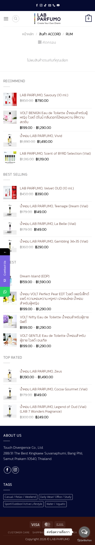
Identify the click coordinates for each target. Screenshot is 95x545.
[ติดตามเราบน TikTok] (45, 5)
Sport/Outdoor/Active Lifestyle (23, 504)
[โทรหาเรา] (54, 5)
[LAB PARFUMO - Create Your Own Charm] (47, 18)
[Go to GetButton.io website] (84, 540)
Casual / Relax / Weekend (20, 497)
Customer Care (18, 532)
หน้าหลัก (28, 34)
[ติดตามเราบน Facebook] (37, 5)
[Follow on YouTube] (58, 5)
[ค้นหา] (15, 18)
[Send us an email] (49, 5)
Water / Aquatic (55, 504)
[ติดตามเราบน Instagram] (41, 5)
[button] (6, 18)
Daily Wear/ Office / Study (55, 497)
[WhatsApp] (5, 292)
